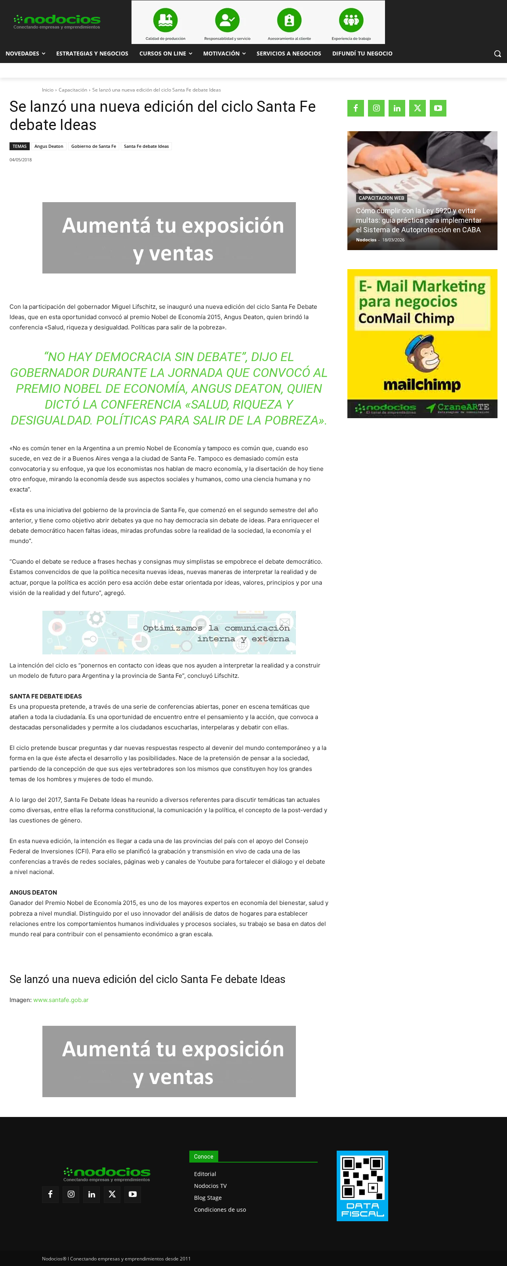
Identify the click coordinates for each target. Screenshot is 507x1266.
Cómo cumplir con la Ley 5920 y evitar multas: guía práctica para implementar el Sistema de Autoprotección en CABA (419, 220)
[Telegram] (137, 180)
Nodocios (366, 240)
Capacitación (73, 89)
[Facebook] (64, 180)
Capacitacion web (381, 198)
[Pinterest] (101, 180)
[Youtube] (438, 108)
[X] (83, 180)
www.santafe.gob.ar (61, 1000)
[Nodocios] (56, 22)
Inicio (47, 89)
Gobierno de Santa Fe (93, 146)
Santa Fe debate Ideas (146, 146)
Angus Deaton (48, 146)
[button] (497, 53)
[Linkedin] (119, 180)
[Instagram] (376, 108)
